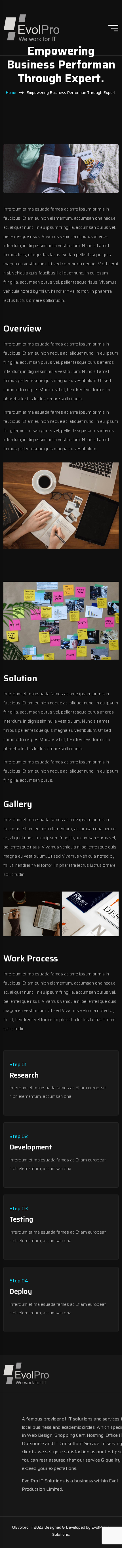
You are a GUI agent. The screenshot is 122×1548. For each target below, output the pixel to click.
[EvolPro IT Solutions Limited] (31, 27)
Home (11, 93)
